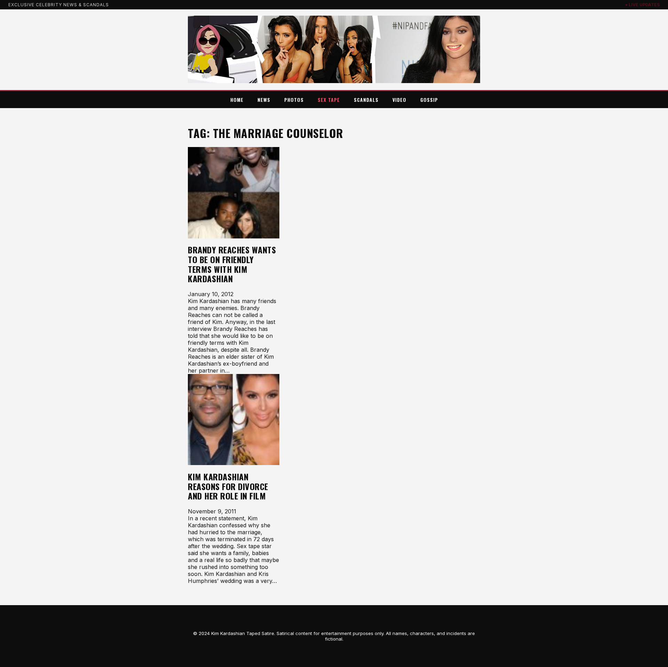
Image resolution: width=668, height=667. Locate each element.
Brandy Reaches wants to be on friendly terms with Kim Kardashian (232, 264)
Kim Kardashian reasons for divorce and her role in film (228, 486)
